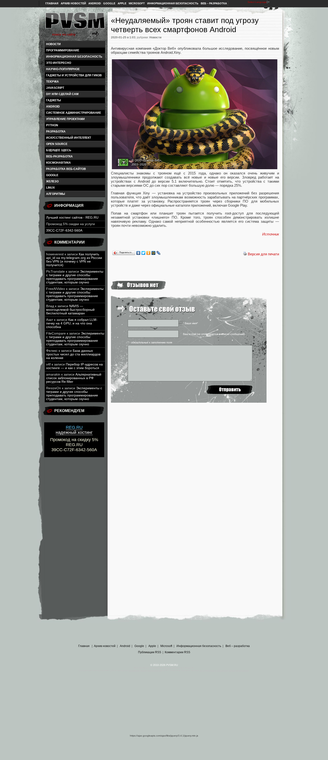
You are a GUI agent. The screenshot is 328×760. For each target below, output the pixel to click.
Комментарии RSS (177, 652)
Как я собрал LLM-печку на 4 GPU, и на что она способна (71, 323)
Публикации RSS (149, 652)
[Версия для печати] (245, 254)
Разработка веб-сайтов (66, 169)
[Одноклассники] (148, 253)
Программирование (62, 50)
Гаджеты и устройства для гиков (74, 75)
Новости (53, 44)
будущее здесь (58, 150)
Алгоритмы (55, 194)
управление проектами (65, 119)
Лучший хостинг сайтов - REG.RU (72, 217)
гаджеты (53, 100)
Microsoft (137, 3)
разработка (56, 131)
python (52, 125)
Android (94, 3)
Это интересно (58, 63)
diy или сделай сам (62, 94)
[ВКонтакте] (138, 253)
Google (109, 3)
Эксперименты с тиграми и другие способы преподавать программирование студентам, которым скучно (74, 277)
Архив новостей (73, 3)
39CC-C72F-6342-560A (64, 230)
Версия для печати (263, 254)
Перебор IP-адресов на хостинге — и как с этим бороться (74, 366)
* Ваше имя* (190, 323)
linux (50, 187)
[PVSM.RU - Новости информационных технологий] (75, 23)
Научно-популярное (63, 69)
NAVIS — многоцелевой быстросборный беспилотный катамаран (70, 309)
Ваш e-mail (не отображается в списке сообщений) (214, 334)
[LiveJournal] (158, 253)
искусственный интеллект (68, 137)
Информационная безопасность (172, 3)
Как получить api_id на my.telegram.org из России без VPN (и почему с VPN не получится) (74, 259)
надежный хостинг (74, 430)
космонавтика (58, 162)
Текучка (52, 81)
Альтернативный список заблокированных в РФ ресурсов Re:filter (73, 378)
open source (56, 144)
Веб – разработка (214, 3)
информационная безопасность (74, 56)
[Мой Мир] (153, 253)
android (53, 106)
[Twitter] (143, 253)
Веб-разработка (59, 156)
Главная (51, 3)
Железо (52, 181)
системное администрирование (73, 112)
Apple (122, 3)
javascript (55, 88)
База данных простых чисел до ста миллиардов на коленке (73, 354)
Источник (270, 234)
